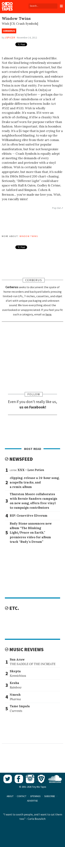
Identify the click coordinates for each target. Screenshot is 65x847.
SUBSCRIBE (49, 796)
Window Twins (29, 236)
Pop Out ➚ (57, 208)
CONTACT (21, 796)
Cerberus (9, 30)
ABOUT (10, 796)
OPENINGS (35, 796)
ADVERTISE (32, 800)
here (48, 314)
